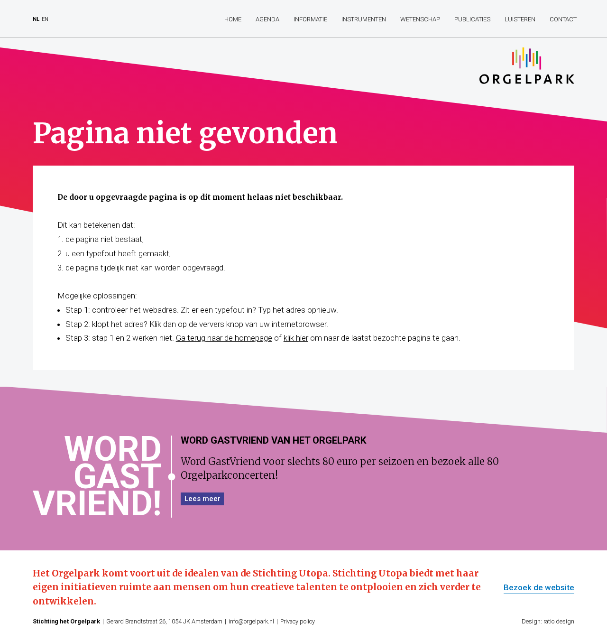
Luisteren (520, 19)
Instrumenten (363, 19)
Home (232, 19)
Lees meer (202, 498)
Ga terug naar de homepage (224, 338)
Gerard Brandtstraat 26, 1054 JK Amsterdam (164, 621)
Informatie (310, 19)
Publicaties (472, 19)
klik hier (296, 338)
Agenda (267, 19)
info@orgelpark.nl (251, 621)
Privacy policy (297, 621)
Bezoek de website (539, 588)
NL (36, 19)
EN (45, 19)
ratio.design (558, 621)
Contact (563, 19)
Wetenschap (420, 19)
